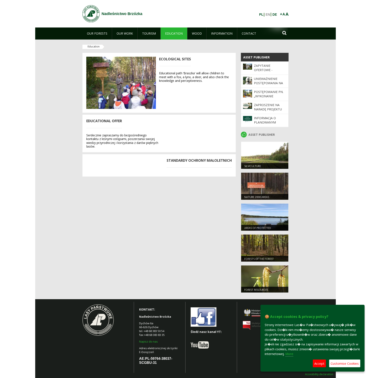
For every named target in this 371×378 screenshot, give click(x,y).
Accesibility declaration (319, 374)
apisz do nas (149, 341)
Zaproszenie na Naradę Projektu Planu (268, 109)
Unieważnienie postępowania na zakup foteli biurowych (268, 85)
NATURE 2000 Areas (256, 197)
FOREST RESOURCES (256, 290)
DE (274, 14)
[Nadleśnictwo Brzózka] (91, 13)
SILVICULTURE (252, 166)
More (289, 354)
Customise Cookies (345, 363)
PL (261, 14)
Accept (319, 363)
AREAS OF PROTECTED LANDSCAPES (257, 229)
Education (94, 46)
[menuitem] (97, 33)
